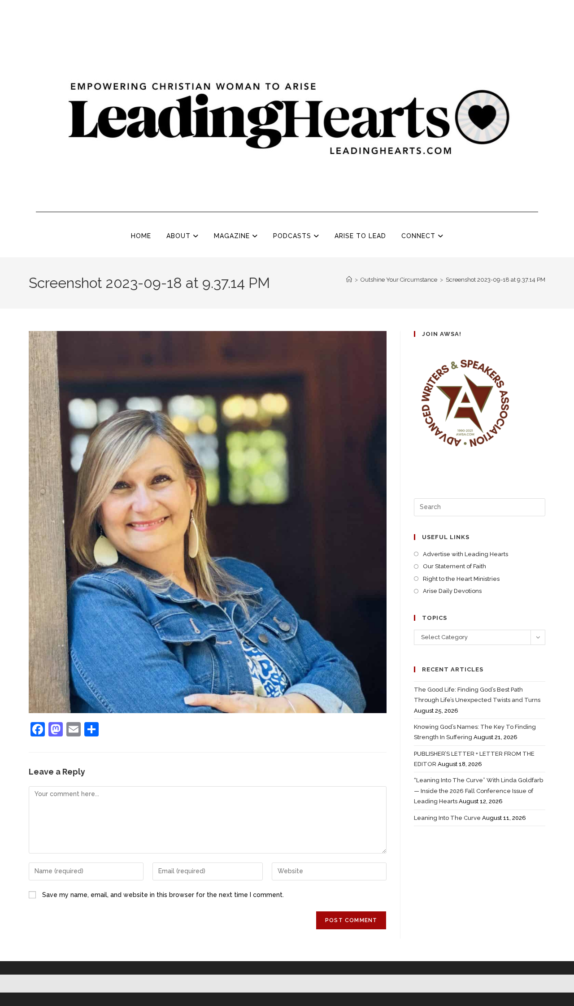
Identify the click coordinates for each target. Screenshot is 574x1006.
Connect (419, 236)
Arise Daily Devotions (452, 591)
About (179, 236)
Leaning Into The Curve (447, 817)
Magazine (233, 236)
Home (141, 236)
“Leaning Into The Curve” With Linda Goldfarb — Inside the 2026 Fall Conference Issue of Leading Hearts (478, 791)
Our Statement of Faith (454, 566)
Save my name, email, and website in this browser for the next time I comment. (163, 894)
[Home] (349, 279)
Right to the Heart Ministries (461, 578)
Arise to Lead (360, 236)
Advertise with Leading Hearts (465, 554)
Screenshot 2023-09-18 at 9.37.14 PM (495, 279)
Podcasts (293, 236)
